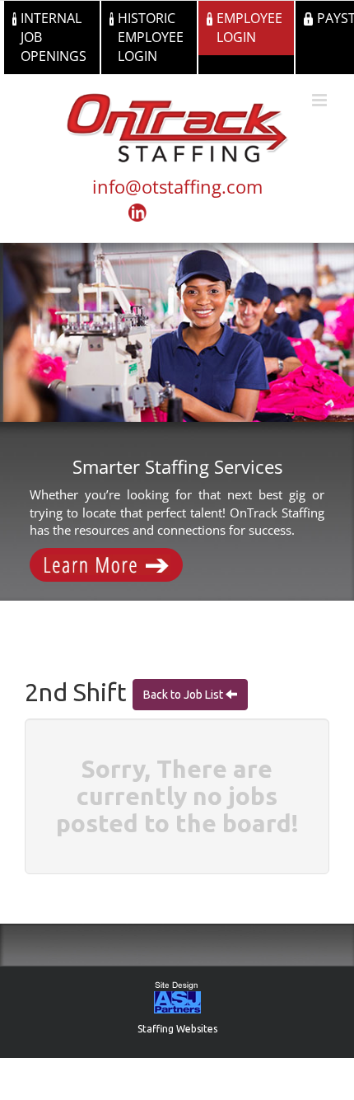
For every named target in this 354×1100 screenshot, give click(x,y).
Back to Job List (184, 694)
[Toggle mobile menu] (320, 100)
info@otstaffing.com (177, 186)
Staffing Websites (177, 1028)
